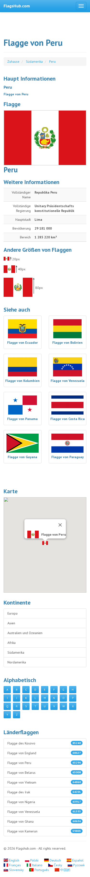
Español (77, 860)
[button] (45, 543)
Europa (12, 613)
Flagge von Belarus (44, 772)
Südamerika (15, 652)
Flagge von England (44, 753)
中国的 (64, 870)
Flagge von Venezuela (44, 812)
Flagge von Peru (44, 763)
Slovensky (16, 870)
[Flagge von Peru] (45, 137)
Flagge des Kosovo (44, 743)
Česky (58, 865)
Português (42, 870)
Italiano (37, 865)
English (14, 860)
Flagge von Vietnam (44, 782)
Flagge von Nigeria (44, 802)
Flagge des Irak (44, 792)
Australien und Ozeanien (24, 633)
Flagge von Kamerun (44, 831)
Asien (11, 623)
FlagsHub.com (17, 6)
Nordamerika (16, 662)
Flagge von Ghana (44, 821)
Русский (78, 865)
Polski (34, 860)
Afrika (11, 643)
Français (15, 865)
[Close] (60, 525)
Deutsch (55, 860)
